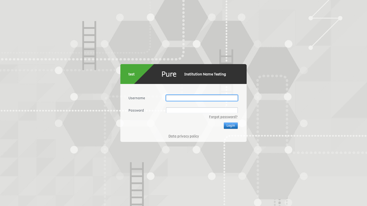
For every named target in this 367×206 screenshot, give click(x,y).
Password (136, 110)
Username (136, 98)
